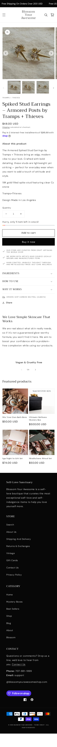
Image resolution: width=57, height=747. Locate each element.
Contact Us (12, 567)
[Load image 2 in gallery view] (28, 87)
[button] (3, 14)
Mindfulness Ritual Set (40, 458)
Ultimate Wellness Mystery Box (38, 418)
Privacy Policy (14, 574)
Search (10, 524)
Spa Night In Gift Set (12, 458)
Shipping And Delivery (18, 539)
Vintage (10, 553)
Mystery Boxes (14, 601)
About (9, 630)
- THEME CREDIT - (39, 725)
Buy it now (28, 242)
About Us (11, 531)
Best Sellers (12, 608)
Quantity (6, 207)
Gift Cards (12, 560)
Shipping (6, 127)
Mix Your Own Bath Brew (14, 417)
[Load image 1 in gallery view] (14, 87)
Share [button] (9, 302)
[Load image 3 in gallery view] (42, 87)
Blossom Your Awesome (23, 725)
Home (9, 594)
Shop (9, 615)
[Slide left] (5, 53)
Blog (8, 623)
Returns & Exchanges (18, 546)
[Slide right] (51, 53)
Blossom (10, 637)
